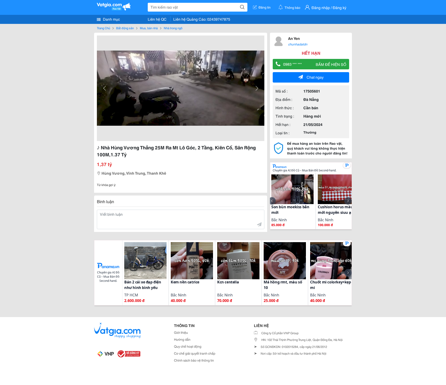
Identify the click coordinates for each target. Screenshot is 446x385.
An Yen (294, 38)
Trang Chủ (103, 28)
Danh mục (111, 19)
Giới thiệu (181, 332)
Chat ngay (315, 77)
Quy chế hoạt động (187, 346)
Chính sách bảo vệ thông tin (194, 360)
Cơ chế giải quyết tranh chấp (194, 353)
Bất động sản (125, 28)
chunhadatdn (297, 44)
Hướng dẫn (182, 339)
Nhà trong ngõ (173, 28)
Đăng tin (265, 7)
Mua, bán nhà (149, 28)
